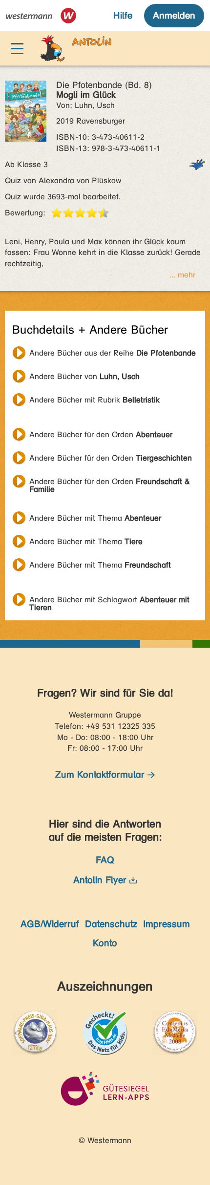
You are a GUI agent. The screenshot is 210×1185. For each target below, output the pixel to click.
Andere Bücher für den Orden (100, 434)
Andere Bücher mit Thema (95, 518)
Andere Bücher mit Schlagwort (109, 601)
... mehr (182, 274)
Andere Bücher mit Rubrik (94, 399)
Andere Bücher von (84, 376)
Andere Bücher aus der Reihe (112, 353)
